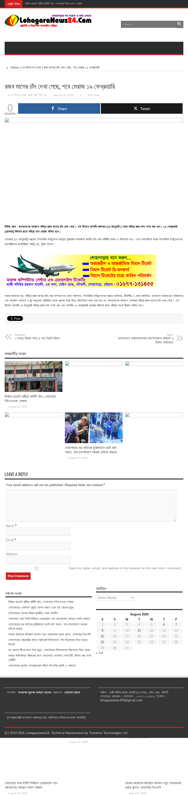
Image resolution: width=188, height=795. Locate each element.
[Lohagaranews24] (48, 24)
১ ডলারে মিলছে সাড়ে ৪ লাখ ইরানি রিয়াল (37, 336)
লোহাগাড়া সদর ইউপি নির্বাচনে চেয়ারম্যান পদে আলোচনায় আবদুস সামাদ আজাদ (31, 785)
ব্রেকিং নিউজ (32, 95)
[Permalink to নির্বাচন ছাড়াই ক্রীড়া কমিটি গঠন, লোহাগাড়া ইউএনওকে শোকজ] (33, 391)
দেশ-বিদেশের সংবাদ (31, 67)
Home (14, 67)
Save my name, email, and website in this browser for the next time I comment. (125, 568)
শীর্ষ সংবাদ (43, 95)
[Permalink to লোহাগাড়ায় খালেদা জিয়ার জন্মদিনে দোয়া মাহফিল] (154, 365)
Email (10, 540)
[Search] (179, 24)
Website (11, 554)
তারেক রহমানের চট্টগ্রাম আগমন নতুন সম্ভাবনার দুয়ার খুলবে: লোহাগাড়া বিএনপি (153, 785)
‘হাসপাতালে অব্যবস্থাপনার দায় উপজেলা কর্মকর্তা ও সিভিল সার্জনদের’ (146, 338)
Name (10, 526)
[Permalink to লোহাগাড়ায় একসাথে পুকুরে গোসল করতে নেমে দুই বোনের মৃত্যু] (94, 365)
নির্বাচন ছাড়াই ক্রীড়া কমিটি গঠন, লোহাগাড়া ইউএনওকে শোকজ (53, 3)
